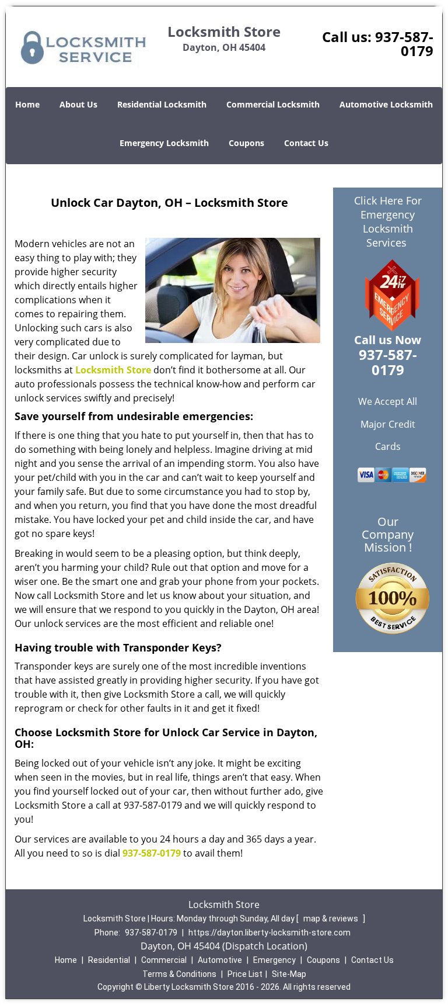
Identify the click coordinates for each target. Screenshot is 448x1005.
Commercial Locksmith (273, 104)
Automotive (220, 960)
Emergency (274, 960)
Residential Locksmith (161, 104)
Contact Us (306, 142)
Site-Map (289, 974)
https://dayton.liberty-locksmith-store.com (269, 932)
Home (27, 104)
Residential (109, 960)
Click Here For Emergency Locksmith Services (388, 221)
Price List (245, 974)
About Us (78, 104)
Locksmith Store (113, 369)
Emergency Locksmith (164, 142)
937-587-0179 (404, 43)
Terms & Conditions (179, 974)
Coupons (246, 142)
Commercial (164, 960)
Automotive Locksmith (386, 104)
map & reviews (331, 918)
